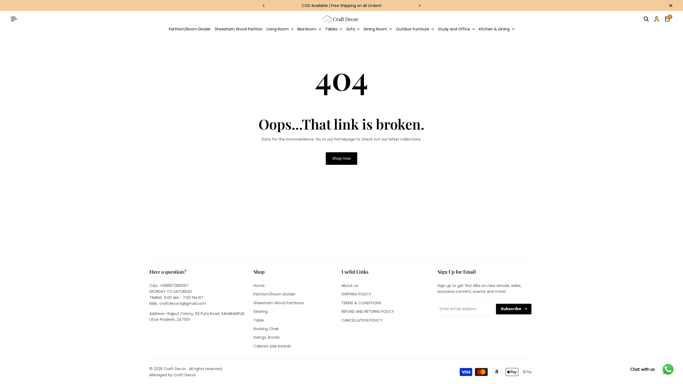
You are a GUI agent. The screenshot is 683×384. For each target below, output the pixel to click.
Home (259, 285)
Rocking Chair (266, 328)
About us (350, 285)
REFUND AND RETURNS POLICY (368, 311)
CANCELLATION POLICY (362, 320)
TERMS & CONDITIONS (361, 303)
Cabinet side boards (272, 346)
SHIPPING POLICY (356, 294)
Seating (260, 311)
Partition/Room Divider (274, 294)
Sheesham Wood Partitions (278, 303)
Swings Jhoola (266, 337)
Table (258, 320)
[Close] (669, 5)
